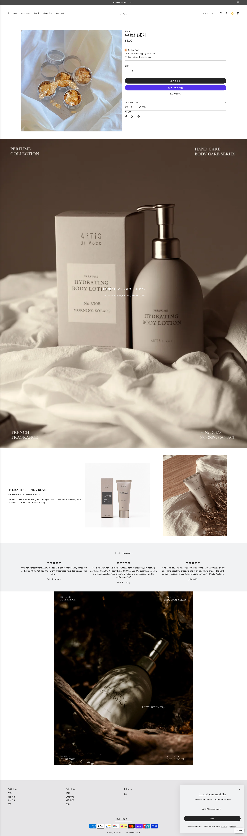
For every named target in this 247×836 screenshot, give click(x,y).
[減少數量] (128, 71)
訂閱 (212, 818)
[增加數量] (137, 71)
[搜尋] (221, 13)
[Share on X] (132, 117)
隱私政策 (224, 826)
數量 (127, 66)
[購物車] (238, 13)
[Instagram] (238, 2)
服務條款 (233, 826)
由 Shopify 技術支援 (133, 833)
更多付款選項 (175, 94)
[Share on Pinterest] (138, 117)
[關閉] (239, 789)
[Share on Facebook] (126, 117)
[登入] (227, 13)
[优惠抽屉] (232, 13)
